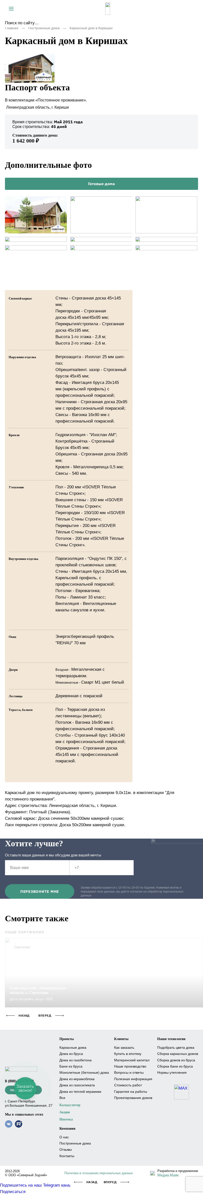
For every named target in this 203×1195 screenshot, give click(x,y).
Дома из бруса (71, 1054)
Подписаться (12, 1191)
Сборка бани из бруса (175, 1066)
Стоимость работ (128, 1085)
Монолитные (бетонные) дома (84, 1072)
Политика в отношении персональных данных (98, 1173)
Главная (11, 28)
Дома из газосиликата (77, 1085)
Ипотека (66, 1119)
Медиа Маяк (168, 1175)
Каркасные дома (72, 1047)
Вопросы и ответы (129, 1072)
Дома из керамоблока (77, 1079)
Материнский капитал (132, 1060)
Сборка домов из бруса (176, 1060)
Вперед (110, 1182)
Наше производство (130, 1066)
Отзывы (65, 1149)
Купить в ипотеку (127, 1054)
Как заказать (124, 1047)
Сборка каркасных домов (177, 1054)
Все (62, 1098)
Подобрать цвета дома (175, 1047)
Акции (64, 1112)
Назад (92, 1182)
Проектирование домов (133, 1098)
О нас (64, 1137)
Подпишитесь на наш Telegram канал (36, 1185)
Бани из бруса (70, 1066)
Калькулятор (69, 1105)
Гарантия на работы (130, 1092)
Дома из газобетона (75, 1060)
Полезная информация (133, 1079)
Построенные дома (44, 28)
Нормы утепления (172, 1072)
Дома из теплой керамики (80, 1092)
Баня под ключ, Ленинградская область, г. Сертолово (38, 990)
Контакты (66, 1156)
